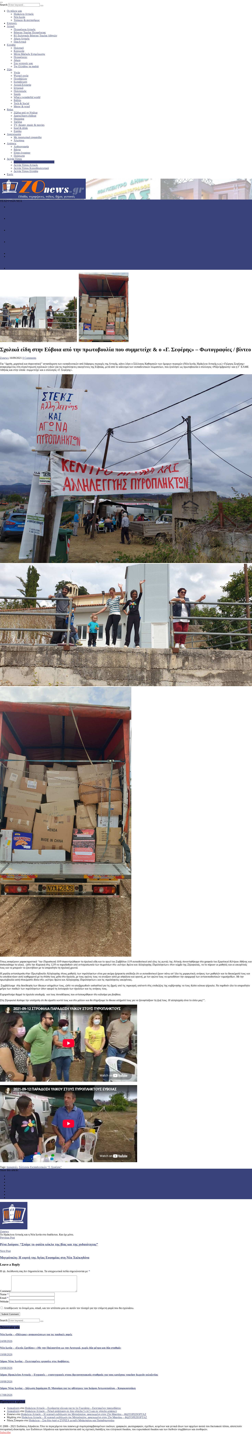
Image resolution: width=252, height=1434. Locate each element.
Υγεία (17, 72)
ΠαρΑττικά (20, 41)
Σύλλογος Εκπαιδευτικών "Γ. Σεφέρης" (40, 1167)
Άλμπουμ (19, 140)
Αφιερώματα (14, 134)
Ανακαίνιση (13, 1408)
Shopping (19, 118)
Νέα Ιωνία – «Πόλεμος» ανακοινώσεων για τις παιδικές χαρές (34, 212)
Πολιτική (19, 47)
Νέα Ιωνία (19, 17)
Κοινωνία (19, 51)
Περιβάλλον (20, 78)
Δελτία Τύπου (14, 158)
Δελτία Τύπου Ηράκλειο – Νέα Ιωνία (34, 161)
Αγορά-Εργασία (22, 84)
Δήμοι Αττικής (21, 38)
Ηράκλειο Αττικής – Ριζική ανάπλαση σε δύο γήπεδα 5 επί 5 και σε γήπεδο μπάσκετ (71, 1411)
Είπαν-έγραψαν (22, 152)
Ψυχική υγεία (21, 75)
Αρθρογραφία (21, 146)
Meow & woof (22, 106)
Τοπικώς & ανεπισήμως (27, 20)
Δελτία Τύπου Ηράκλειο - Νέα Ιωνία (27, 218)
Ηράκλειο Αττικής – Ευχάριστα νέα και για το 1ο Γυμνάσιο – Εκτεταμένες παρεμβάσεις (73, 1408)
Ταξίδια (18, 121)
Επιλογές (12, 23)
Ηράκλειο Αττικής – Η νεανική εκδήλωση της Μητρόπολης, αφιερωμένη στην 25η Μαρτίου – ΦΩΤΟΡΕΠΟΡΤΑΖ (83, 1414)
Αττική (10, 26)
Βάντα (17, 149)
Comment (5, 1291)
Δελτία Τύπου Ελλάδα (26, 171)
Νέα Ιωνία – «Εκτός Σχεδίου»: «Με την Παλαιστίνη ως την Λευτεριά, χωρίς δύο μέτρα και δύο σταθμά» (57, 224)
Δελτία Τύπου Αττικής (26, 165)
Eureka (17, 131)
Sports (17, 94)
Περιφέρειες (20, 57)
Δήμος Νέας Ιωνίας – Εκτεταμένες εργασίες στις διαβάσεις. (32, 235)
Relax (10, 109)
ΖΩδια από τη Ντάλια (25, 112)
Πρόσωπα (19, 155)
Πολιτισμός (20, 91)
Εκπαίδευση (20, 81)
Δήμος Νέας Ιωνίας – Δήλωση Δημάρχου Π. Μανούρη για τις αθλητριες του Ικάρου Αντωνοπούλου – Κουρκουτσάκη (64, 262)
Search (3, 4)
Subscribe (5, 1432)
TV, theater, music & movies (29, 124)
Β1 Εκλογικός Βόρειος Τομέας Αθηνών (35, 35)
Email (4, 1297)
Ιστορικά (18, 87)
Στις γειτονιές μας (23, 63)
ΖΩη (9, 69)
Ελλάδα (11, 44)
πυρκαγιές (12, 1167)
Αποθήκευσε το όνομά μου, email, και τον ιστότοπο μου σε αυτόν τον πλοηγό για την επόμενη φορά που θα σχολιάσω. (69, 1308)
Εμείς (10, 174)
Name (4, 1294)
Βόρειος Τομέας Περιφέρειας (30, 32)
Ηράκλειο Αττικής (24, 14)
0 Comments (29, 357)
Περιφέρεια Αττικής (24, 29)
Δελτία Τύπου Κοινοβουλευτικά (31, 168)
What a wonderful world (27, 97)
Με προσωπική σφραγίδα (27, 137)
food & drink (21, 128)
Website (4, 1301)
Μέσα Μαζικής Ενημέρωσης (29, 54)
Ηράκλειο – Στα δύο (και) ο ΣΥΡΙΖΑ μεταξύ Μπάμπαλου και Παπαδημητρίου (71, 1420)
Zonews (4, 357)
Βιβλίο (17, 100)
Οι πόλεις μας (14, 10)
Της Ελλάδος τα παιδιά (26, 66)
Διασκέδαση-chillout (25, 115)
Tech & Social (21, 103)
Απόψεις (11, 143)
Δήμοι (17, 60)
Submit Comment (10, 1314)
